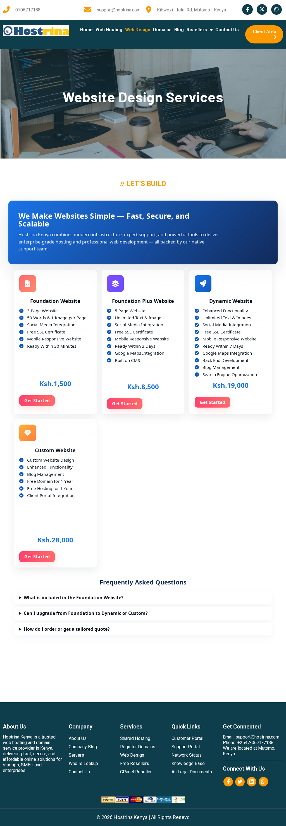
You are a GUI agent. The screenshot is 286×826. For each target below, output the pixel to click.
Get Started (37, 401)
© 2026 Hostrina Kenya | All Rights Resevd (143, 817)
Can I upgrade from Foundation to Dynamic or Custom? (86, 613)
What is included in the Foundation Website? (73, 597)
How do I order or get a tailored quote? (67, 629)
